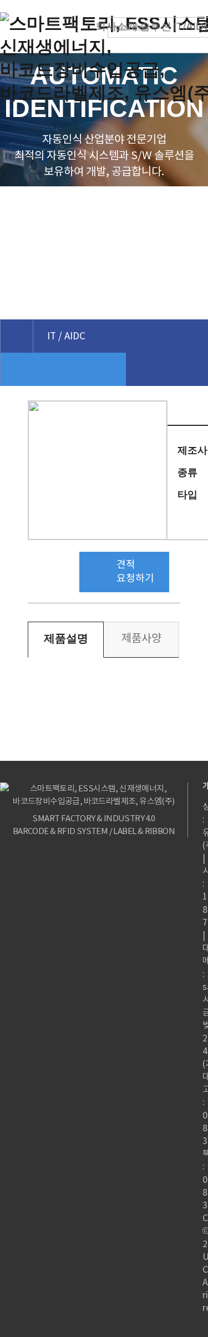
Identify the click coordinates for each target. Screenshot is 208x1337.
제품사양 (141, 638)
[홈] (16, 336)
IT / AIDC (66, 336)
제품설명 (66, 638)
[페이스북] (195, 430)
